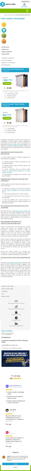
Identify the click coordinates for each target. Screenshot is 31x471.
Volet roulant (11, 15)
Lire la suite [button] (9, 421)
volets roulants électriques (15, 170)
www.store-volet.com (14, 262)
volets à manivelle (12, 190)
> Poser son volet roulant (7, 288)
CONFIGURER (7, 83)
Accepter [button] (16, 464)
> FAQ (2, 294)
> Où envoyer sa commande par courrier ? (12, 348)
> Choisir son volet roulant (7, 286)
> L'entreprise (4, 291)
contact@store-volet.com (10, 345)
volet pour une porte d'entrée (20, 211)
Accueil (5, 15)
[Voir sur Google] (7, 410)
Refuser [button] (15, 467)
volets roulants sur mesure (16, 144)
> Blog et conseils (5, 296)
